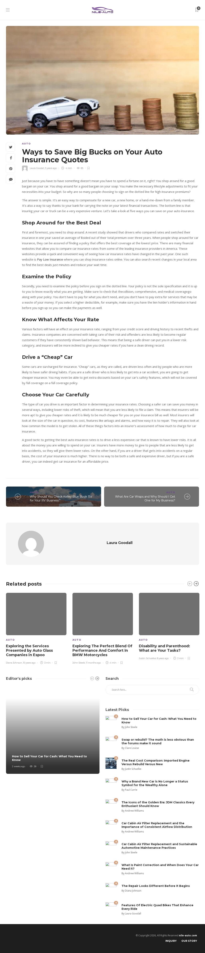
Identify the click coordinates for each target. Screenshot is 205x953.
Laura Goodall (37, 168)
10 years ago (29, 662)
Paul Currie (131, 789)
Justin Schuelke (147, 658)
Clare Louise (132, 748)
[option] (36, 627)
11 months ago (93, 662)
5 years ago (51, 168)
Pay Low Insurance (50, 259)
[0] (111, 721)
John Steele (78, 662)
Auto (26, 143)
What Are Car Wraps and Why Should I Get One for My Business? (145, 498)
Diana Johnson (14, 662)
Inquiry (171, 940)
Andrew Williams (134, 810)
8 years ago (163, 658)
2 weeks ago (18, 766)
